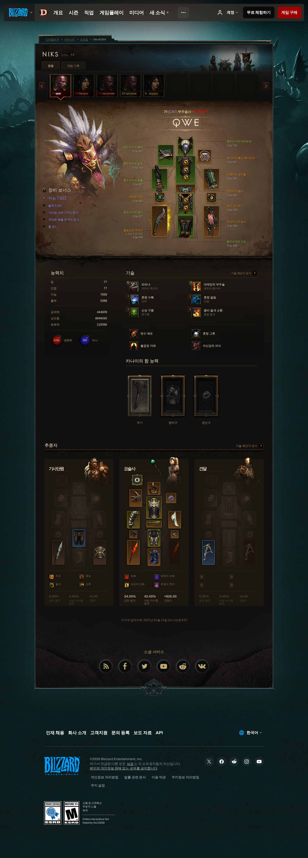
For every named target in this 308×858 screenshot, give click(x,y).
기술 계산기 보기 (241, 273)
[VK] (202, 666)
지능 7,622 (57, 198)
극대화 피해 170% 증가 (63, 212)
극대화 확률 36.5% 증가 (63, 219)
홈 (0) (52, 226)
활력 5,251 (55, 206)
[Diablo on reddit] (183, 666)
